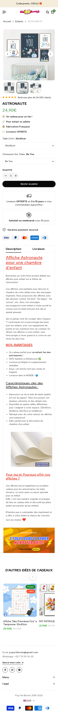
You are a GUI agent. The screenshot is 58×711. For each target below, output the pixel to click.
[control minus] (5, 178)
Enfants (19, 24)
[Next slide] (33, 579)
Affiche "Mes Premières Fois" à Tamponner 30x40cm (20, 625)
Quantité (7, 172)
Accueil (7, 24)
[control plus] (16, 178)
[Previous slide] (25, 579)
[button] (50, 56)
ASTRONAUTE (35, 24)
